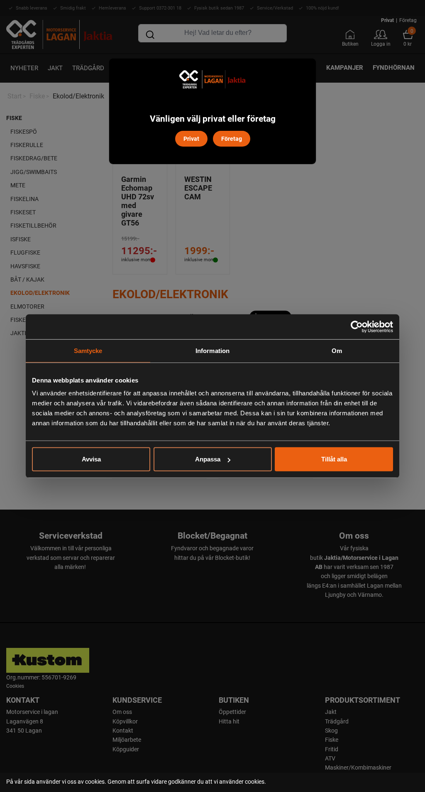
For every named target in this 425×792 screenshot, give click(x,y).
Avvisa (91, 459)
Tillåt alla (334, 459)
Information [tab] (212, 350)
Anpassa (207, 459)
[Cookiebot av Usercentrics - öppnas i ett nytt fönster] (356, 326)
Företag (231, 138)
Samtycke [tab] (88, 350)
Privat (191, 138)
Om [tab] (337, 350)
